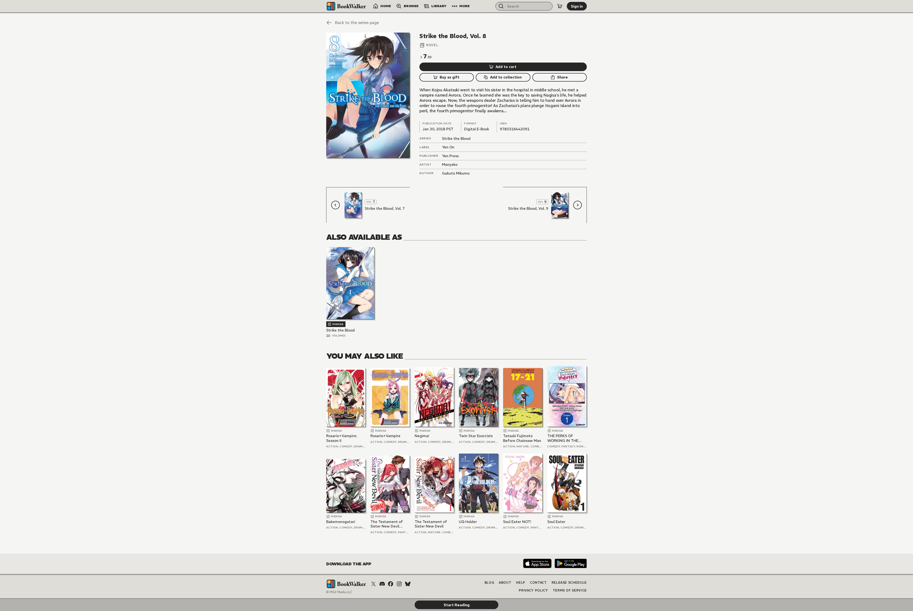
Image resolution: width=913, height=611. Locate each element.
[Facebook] (390, 584)
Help (520, 582)
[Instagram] (399, 584)
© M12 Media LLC (339, 592)
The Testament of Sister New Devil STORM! (386, 524)
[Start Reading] (368, 95)
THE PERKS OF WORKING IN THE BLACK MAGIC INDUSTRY (562, 438)
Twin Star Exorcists (476, 436)
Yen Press (450, 156)
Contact (538, 582)
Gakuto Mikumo (456, 173)
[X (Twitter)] (373, 584)
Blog (489, 582)
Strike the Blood (456, 138)
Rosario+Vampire (385, 436)
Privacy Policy (533, 590)
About (505, 582)
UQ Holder (468, 521)
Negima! (422, 436)
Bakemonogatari (340, 521)
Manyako (449, 164)
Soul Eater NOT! (517, 521)
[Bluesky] (408, 584)
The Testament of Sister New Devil (431, 524)
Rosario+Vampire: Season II (341, 438)
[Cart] (559, 6)
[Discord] (382, 584)
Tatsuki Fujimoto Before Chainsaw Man (522, 438)
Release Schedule (569, 582)
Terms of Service (570, 590)
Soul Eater (556, 521)
